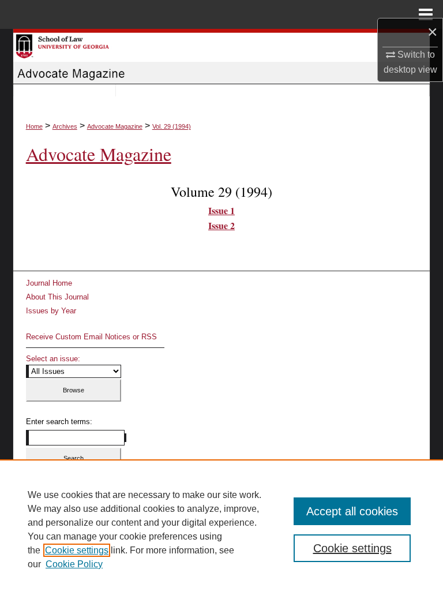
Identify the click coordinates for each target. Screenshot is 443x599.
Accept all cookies (352, 511)
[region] (221, 529)
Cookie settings (76, 550)
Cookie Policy (74, 564)
